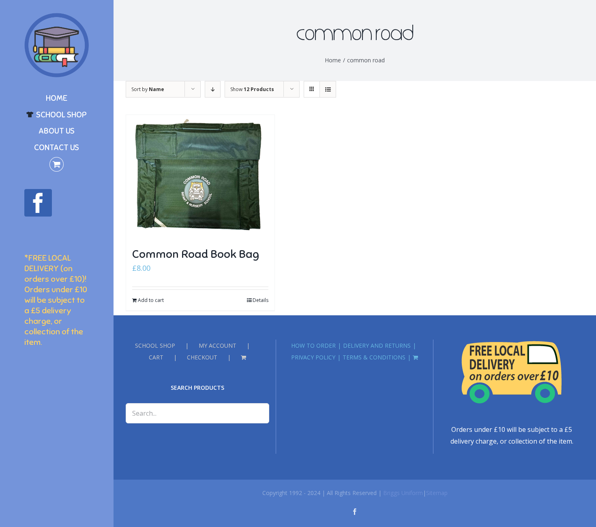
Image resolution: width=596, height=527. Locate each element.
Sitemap (437, 493)
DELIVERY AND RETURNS (377, 345)
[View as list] (328, 89)
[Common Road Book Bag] (200, 177)
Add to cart (151, 300)
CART (156, 357)
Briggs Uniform (403, 493)
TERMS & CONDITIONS (374, 357)
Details (260, 300)
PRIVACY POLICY (313, 357)
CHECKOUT (202, 357)
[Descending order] (213, 89)
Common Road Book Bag (195, 254)
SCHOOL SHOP (155, 345)
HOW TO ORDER (313, 345)
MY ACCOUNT (217, 345)
